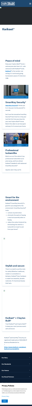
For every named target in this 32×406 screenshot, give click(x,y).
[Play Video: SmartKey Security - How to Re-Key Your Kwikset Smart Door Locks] (16, 90)
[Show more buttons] (26, 97)
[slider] (16, 97)
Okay (4, 401)
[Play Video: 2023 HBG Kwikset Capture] (16, 138)
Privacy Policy (5, 396)
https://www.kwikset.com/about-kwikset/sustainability (15, 348)
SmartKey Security (11, 105)
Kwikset (8, 71)
